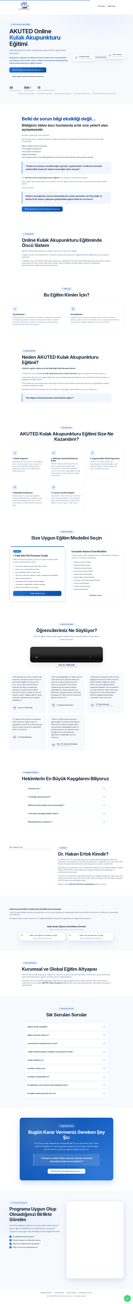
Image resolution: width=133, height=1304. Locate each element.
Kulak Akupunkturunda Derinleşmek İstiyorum (42, 209)
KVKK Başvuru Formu (85, 1293)
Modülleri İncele (95, 595)
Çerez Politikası (71, 1293)
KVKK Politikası (59, 1293)
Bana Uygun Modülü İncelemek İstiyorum (28, 76)
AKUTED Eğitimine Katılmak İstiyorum (26, 70)
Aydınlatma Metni (46, 1293)
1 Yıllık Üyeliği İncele (37, 593)
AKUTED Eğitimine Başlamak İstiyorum (65, 1171)
